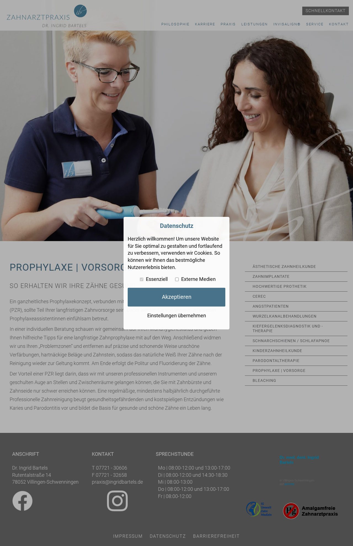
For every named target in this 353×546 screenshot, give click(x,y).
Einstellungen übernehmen (176, 315)
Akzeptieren (176, 297)
